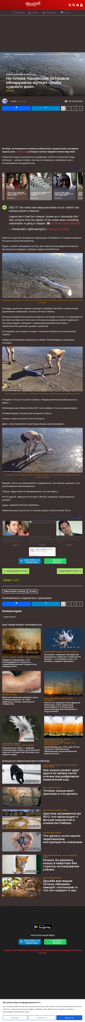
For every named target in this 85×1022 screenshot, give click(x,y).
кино (73, 743)
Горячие (35, 13)
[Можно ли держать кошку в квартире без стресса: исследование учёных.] (21, 864)
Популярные (51, 13)
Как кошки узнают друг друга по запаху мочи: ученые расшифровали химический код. (61, 774)
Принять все (69, 1018)
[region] (42, 1010)
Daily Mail (15, 580)
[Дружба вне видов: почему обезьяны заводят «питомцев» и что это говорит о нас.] (21, 887)
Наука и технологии (51, 698)
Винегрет (5, 657)
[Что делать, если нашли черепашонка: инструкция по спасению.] (21, 841)
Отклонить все (42, 1018)
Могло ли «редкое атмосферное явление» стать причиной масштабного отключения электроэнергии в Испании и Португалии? (62, 707)
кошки (45, 766)
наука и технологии (51, 744)
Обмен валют (28, 950)
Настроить (15, 1018)
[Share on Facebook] (16, 108)
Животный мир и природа (21, 74)
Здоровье (5, 694)
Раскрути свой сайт (12, 950)
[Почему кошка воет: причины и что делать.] (21, 796)
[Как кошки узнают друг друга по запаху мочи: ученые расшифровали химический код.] (21, 774)
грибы (62, 741)
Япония (51, 766)
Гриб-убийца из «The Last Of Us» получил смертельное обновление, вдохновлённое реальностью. (62, 750)
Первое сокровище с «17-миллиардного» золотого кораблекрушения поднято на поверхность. (19, 663)
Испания (32, 591)
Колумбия (20, 657)
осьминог (74, 652)
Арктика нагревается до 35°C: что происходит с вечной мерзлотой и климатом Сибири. (62, 818)
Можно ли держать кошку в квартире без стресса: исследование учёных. (61, 864)
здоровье (67, 743)
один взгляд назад (32, 657)
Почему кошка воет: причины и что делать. (60, 792)
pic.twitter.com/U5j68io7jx (65, 223)
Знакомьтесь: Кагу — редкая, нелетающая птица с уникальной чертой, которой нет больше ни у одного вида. (21, 751)
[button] (69, 5)
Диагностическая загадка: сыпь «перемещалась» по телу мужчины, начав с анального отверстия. (20, 700)
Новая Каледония (28, 745)
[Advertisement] (42, 33)
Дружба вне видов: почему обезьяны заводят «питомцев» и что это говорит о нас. (60, 885)
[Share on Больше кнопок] (63, 108)
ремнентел (21, 152)
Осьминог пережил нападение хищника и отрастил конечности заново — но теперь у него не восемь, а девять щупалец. (62, 657)
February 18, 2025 (58, 229)
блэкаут (62, 698)
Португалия (48, 700)
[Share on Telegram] (46, 108)
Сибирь (65, 810)
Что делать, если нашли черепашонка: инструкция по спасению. (63, 839)
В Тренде (20, 13)
